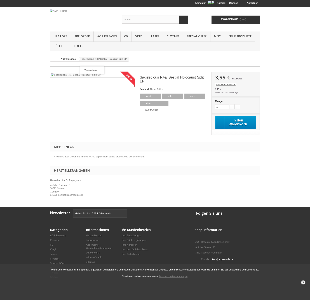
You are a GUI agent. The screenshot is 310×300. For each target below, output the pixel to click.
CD (126, 36)
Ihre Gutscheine (130, 254)
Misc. (217, 36)
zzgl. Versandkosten (226, 84)
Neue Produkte (240, 36)
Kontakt (221, 3)
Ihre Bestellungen (131, 235)
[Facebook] (210, 2)
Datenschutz (93, 252)
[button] (150, 96)
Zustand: (144, 89)
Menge (218, 101)
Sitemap (90, 262)
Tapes (155, 36)
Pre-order (82, 36)
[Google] (213, 2)
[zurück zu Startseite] (53, 59)
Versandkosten (94, 235)
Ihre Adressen (129, 244)
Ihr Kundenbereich (136, 230)
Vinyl (139, 36)
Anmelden (252, 3)
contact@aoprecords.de (220, 259)
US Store (60, 36)
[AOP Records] (83, 18)
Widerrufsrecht (94, 257)
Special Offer (197, 36)
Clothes (173, 36)
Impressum (92, 240)
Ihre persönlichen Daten (135, 249)
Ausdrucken (151, 109)
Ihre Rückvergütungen (134, 240)
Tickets (77, 46)
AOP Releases (107, 36)
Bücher (59, 46)
